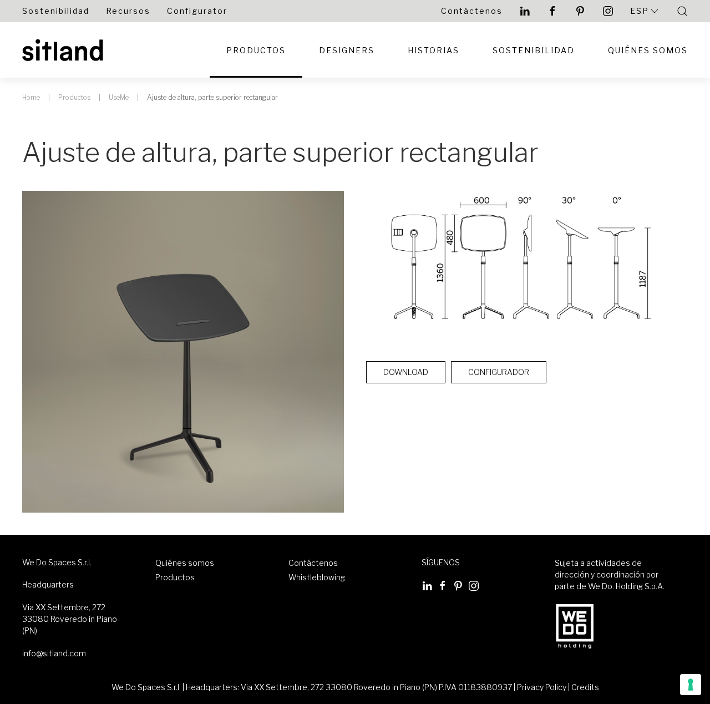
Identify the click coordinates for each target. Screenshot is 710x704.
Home (31, 97)
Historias (433, 50)
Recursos (128, 11)
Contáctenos (472, 11)
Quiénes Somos (648, 50)
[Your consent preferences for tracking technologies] (690, 684)
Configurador (498, 372)
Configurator (197, 11)
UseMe (119, 97)
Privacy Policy (541, 687)
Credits (585, 687)
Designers (346, 50)
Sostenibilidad (55, 11)
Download (405, 372)
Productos (256, 50)
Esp (639, 11)
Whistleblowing (316, 577)
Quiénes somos (184, 563)
